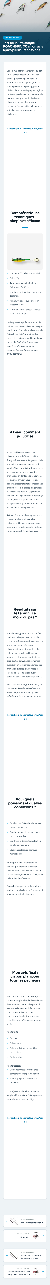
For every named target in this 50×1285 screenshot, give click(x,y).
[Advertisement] (25, 172)
